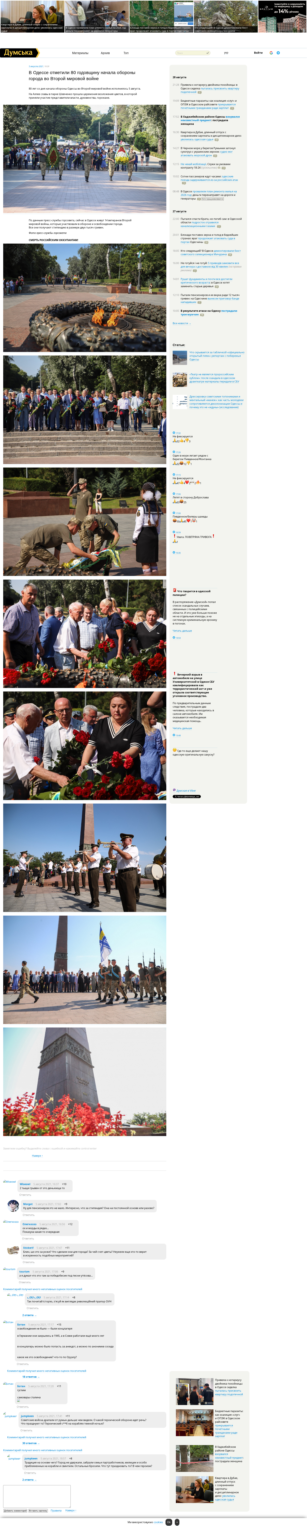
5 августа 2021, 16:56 (52, 1224)
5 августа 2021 (36, 66)
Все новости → (182, 323)
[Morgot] (13, 1211)
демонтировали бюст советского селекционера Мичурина (211, 252)
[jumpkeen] (10, 1416)
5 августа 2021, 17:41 (49, 1416)
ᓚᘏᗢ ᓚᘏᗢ (34, 1297)
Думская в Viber (186, 790)
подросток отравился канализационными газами (200, 224)
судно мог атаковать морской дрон (207, 153)
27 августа (179, 211)
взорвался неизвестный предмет (210, 118)
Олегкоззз (29, 1224)
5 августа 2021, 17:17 (41, 1324)
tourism (24, 1271)
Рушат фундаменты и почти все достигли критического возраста (206, 280)
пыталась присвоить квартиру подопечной (210, 90)
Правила (56, 1510)
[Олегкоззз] (11, 1222)
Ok (169, 1522)
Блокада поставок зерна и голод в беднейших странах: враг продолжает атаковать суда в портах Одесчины (160, 29)
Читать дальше (182, 630)
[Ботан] (8, 1322)
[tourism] (9, 1269)
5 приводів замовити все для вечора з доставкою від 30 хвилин (210, 264)
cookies (158, 1522)
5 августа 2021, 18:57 (53, 1458)
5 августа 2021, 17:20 (41, 1386)
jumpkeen (27, 1416)
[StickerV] (13, 1254)
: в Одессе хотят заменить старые (205, 284)
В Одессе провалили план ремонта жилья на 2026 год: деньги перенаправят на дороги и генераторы (96, 29)
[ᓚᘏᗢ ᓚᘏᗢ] (15, 1295)
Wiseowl (25, 1184)
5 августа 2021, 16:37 (46, 1184)
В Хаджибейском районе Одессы (203, 116)
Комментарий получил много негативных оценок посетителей (42, 1289)
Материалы (80, 52)
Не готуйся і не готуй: (194, 263)
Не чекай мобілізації (193, 164)
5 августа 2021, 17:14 (56, 1297)
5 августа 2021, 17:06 (45, 1271)
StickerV (28, 1248)
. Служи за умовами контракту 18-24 (205, 165)
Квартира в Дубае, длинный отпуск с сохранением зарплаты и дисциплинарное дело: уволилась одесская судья (32, 27)
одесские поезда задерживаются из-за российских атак (209, 178)
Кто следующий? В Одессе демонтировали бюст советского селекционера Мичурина (221, 29)
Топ (126, 52)
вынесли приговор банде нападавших (210, 300)
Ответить (25, 1195)
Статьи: (179, 344)
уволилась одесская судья (197, 139)
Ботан (21, 1324)
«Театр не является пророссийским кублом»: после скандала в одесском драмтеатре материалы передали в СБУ (214, 378)
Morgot (28, 1204)
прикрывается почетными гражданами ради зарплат (208, 106)
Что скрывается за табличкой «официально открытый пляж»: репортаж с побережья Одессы (216, 356)
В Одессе (187, 191)
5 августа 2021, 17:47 (49, 1248)
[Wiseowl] (9, 1181)
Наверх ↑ (37, 1155)
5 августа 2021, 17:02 (48, 1204)
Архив (105, 52)
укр (226, 52)
